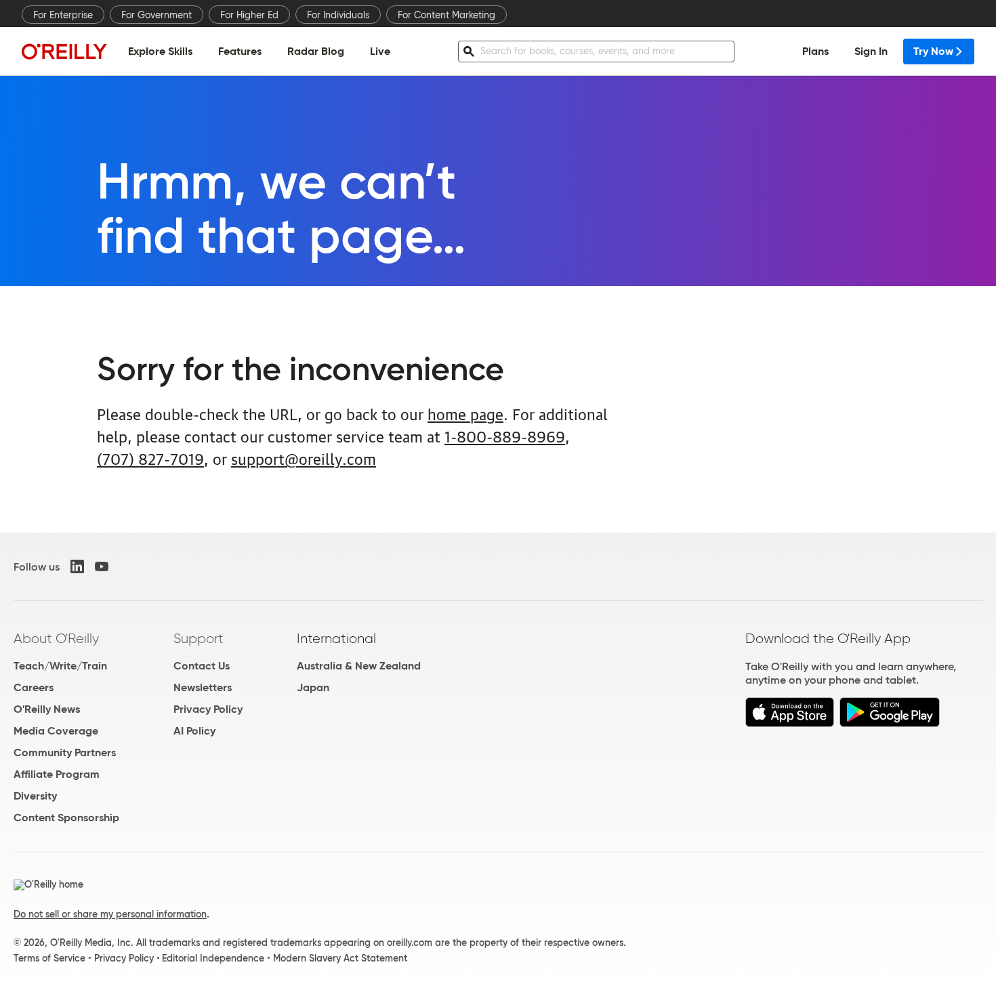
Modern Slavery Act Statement (340, 958)
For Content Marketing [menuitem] (446, 15)
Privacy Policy (208, 709)
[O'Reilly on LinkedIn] (77, 566)
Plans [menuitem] (815, 51)
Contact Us (201, 666)
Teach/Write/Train (60, 666)
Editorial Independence (213, 958)
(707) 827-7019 (150, 457)
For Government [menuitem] (156, 15)
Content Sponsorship (66, 817)
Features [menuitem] (240, 51)
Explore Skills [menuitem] (160, 51)
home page (465, 412)
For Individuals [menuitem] (338, 15)
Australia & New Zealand (359, 666)
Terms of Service (49, 958)
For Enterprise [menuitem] (63, 15)
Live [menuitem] (380, 51)
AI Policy (194, 731)
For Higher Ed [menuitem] (249, 15)
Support (198, 638)
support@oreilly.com (303, 457)
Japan (313, 687)
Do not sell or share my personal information (110, 914)
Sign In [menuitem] (871, 51)
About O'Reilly (56, 638)
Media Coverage (56, 731)
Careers (34, 687)
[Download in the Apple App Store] (789, 723)
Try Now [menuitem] (933, 51)
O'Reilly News (47, 709)
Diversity (35, 796)
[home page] (64, 51)
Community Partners (65, 752)
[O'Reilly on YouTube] (101, 566)
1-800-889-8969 (504, 435)
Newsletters (202, 687)
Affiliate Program (57, 774)
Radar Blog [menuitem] (315, 51)
